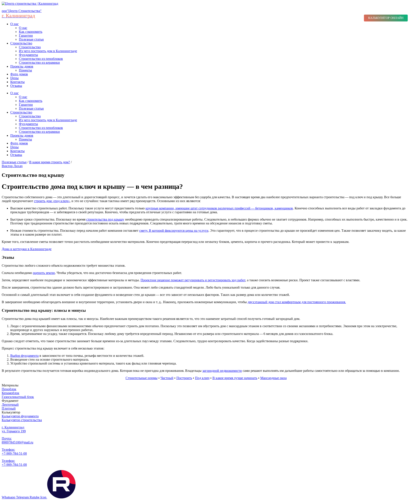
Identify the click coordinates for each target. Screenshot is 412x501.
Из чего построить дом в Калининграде (48, 51)
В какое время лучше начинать (234, 378)
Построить (184, 378)
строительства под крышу (105, 219)
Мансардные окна (273, 378)
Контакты (17, 82)
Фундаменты (28, 55)
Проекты (25, 70)
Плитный (9, 408)
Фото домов (19, 74)
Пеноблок (9, 389)
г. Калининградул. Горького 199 (14, 429)
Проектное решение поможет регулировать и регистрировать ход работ (193, 280)
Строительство (21, 43)
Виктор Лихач (12, 166)
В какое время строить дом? (49, 162)
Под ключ (202, 378)
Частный (167, 378)
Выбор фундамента (24, 355)
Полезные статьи (31, 39)
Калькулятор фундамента (20, 416)
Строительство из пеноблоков (41, 59)
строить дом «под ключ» (52, 201)
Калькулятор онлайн (385, 18)
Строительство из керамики (39, 62)
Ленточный (10, 404)
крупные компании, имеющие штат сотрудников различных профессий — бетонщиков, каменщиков (219, 208)
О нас (14, 24)
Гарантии (26, 35)
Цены (14, 78)
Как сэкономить (30, 31)
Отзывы (16, 86)
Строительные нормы (142, 378)
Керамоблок (10, 393)
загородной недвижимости (222, 370)
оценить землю (44, 273)
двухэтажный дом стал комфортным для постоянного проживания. (297, 302)
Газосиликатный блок (18, 397)
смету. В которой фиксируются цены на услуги (173, 230)
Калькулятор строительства (22, 420)
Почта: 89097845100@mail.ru (17, 440)
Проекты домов (21, 66)
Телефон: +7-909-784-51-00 (14, 451)
